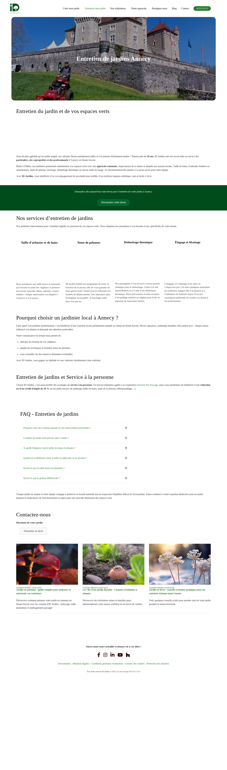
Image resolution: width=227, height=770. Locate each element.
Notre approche (138, 8)
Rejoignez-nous (159, 8)
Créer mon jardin (71, 8)
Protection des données (158, 663)
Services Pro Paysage (147, 385)
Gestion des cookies (135, 663)
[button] (113, 202)
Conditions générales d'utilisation (107, 663)
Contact (185, 8)
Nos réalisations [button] (118, 8)
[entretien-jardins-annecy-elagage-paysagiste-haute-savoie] (187, 278)
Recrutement (64, 663)
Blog (174, 8)
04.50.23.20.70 (202, 8)
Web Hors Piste (134, 671)
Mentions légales (80, 663)
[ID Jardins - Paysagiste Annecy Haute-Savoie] (21, 9)
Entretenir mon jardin (95, 8)
